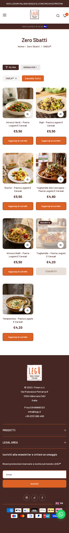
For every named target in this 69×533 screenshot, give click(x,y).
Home (21, 46)
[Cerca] (57, 15)
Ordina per (29, 67)
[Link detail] (27, 497)
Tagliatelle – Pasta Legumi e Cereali (51, 255)
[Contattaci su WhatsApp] (60, 514)
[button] (27, 112)
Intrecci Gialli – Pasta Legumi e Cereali (18, 255)
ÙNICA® (10, 78)
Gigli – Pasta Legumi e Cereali (51, 124)
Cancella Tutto (33, 78)
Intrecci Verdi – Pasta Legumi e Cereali (17, 124)
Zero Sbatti (33, 46)
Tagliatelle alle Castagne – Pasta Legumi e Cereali (51, 189)
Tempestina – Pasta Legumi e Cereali (18, 320)
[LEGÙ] (34, 14)
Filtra (12, 67)
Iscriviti (34, 483)
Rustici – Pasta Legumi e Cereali (18, 189)
